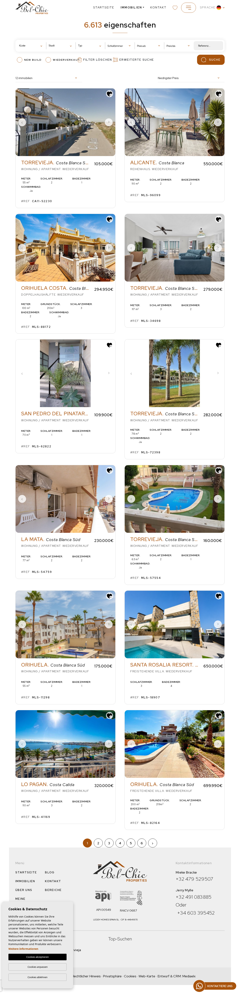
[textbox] (31, 45)
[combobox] (31, 46)
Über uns (23, 890)
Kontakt (158, 7)
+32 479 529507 (194, 879)
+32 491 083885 (194, 897)
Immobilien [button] (131, 7)
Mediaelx (189, 976)
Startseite (103, 7)
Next (108, 122)
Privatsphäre (112, 976)
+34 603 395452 (196, 913)
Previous (22, 122)
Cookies (130, 976)
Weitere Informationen (23, 949)
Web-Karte (147, 976)
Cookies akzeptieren (37, 957)
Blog (50, 872)
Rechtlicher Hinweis (86, 976)
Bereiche (53, 890)
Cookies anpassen (38, 967)
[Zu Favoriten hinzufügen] (109, 93)
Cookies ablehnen (37, 977)
